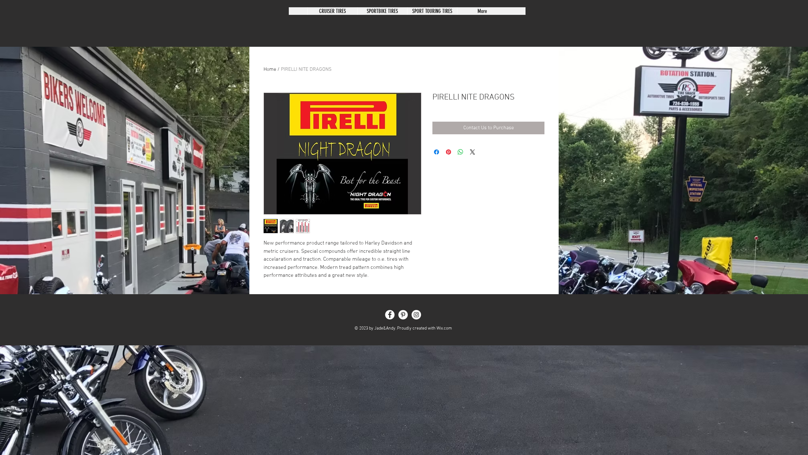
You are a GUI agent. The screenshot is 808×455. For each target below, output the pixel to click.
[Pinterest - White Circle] (403, 314)
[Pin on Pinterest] (448, 152)
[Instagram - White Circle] (416, 314)
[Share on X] (472, 152)
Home (270, 69)
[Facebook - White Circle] (390, 314)
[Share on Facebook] (436, 152)
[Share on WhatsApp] (460, 152)
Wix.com (444, 328)
